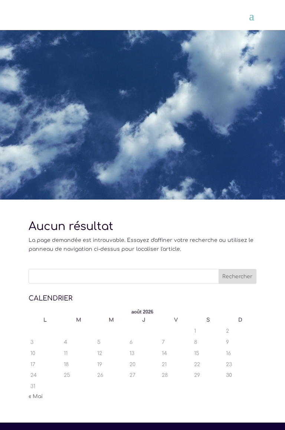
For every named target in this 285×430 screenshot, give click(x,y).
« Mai (36, 396)
